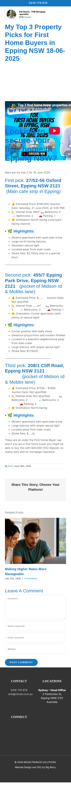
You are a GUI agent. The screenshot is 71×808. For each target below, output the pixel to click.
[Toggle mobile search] (64, 15)
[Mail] (17, 726)
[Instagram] (12, 726)
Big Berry (51, 767)
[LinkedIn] (31, 726)
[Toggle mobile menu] (64, 11)
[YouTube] (26, 726)
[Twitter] (21, 726)
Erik (10, 466)
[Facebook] (7, 726)
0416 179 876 (37, 3)
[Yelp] (19, 732)
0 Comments (30, 578)
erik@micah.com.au (20, 694)
